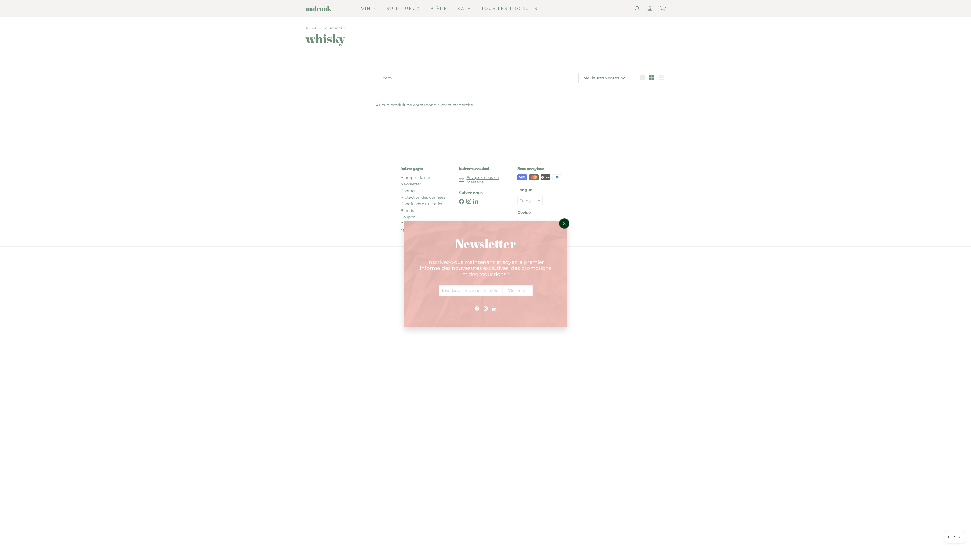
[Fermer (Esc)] (564, 223)
